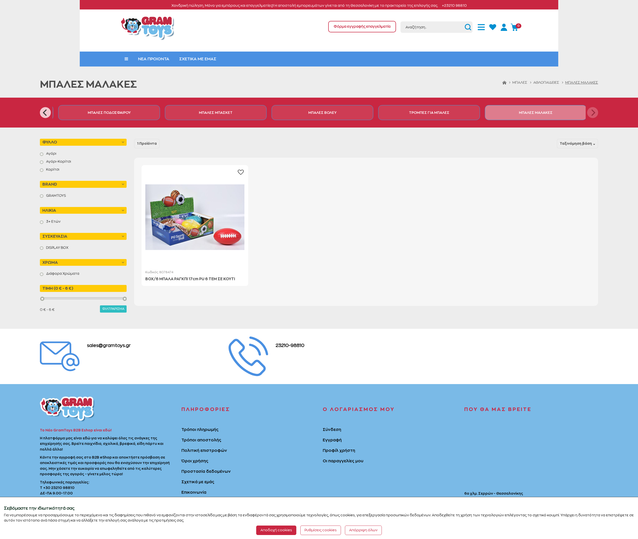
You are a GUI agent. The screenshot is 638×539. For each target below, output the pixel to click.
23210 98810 (63, 487)
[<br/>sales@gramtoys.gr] (60, 355)
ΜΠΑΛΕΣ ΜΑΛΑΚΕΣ (532, 112)
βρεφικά (127, 443)
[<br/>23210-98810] (248, 355)
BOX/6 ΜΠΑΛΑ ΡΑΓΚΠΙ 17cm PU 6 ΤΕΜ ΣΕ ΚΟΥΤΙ (190, 279)
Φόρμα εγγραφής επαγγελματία (362, 26)
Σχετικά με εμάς (197, 482)
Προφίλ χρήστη (339, 451)
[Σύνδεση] (505, 26)
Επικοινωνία (193, 492)
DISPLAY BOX (56, 247)
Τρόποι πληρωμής (200, 430)
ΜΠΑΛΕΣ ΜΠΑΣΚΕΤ (212, 112)
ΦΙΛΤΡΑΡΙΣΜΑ (113, 308)
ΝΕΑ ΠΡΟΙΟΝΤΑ (153, 59)
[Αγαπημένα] (493, 26)
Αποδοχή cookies (276, 530)
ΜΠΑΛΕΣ (519, 82)
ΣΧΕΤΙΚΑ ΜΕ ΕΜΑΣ (197, 59)
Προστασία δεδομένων (206, 471)
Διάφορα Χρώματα (62, 273)
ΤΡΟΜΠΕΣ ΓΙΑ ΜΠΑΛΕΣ (425, 112)
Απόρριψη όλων (363, 530)
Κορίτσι (52, 169)
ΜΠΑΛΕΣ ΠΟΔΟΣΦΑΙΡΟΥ (105, 112)
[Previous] (45, 112)
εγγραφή (67, 457)
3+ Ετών (53, 221)
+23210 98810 (454, 5)
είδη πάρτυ (147, 443)
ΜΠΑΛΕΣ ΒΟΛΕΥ (319, 112)
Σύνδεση (332, 430)
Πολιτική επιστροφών (204, 451)
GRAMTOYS (55, 195)
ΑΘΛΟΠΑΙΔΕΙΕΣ (546, 82)
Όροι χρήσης (194, 461)
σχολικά (110, 443)
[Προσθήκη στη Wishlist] (241, 172)
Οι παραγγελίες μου (343, 461)
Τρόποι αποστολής (201, 440)
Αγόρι (50, 153)
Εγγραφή (332, 440)
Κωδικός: (159, 272)
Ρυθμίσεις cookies (321, 530)
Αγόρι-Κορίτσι (58, 161)
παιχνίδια (92, 443)
